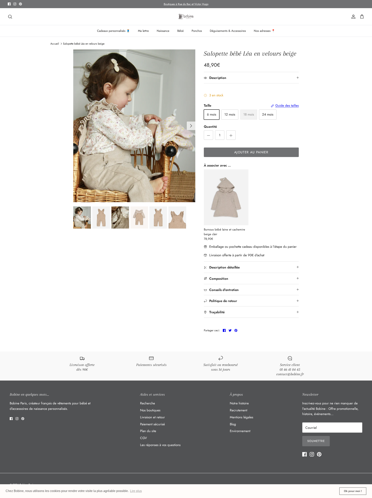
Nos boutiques (150, 410)
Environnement (240, 431)
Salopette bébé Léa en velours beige (83, 44)
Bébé (180, 31)
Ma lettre (143, 31)
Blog (233, 424)
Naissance (163, 31)
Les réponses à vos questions (160, 445)
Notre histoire (239, 403)
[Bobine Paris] (186, 16)
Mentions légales (241, 417)
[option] (134, 125)
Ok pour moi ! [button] (353, 491)
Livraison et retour (152, 417)
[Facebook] (9, 4)
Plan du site (148, 431)
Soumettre (316, 441)
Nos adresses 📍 (264, 31)
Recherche (147, 403)
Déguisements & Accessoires (228, 31)
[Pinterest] (20, 4)
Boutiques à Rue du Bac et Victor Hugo (186, 4)
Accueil (54, 44)
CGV (143, 438)
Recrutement (238, 410)
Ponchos (197, 31)
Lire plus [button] (136, 491)
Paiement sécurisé (152, 424)
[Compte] (353, 16)
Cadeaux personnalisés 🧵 (113, 31)
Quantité (210, 126)
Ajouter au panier (251, 152)
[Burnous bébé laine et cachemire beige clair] (226, 197)
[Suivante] (191, 126)
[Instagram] (14, 4)
